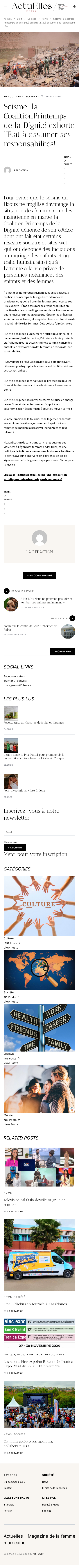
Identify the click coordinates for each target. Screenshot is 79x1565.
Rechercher (63, 651)
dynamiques (42, 292)
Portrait (8, 1510)
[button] (6, 6)
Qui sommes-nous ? (14, 1481)
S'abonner (15, 847)
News (45, 18)
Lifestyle (49, 1497)
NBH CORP (38, 1553)
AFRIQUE (9, 1354)
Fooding (46, 1510)
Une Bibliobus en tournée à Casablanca (35, 1304)
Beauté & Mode (50, 1504)
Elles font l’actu (16, 1497)
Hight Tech (34, 1354)
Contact (8, 1488)
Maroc (9, 96)
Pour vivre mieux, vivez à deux (24, 790)
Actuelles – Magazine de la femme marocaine (39, 1539)
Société (32, 18)
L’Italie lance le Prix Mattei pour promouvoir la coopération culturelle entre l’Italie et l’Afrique (34, 756)
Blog (19, 18)
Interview (9, 1504)
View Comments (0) (39, 575)
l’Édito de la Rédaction (54, 1488)
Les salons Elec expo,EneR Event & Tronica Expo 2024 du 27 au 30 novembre (38, 1363)
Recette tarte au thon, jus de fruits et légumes (34, 722)
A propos (10, 1475)
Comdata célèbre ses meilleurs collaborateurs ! (28, 1443)
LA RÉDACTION (20, 170)
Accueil (8, 18)
